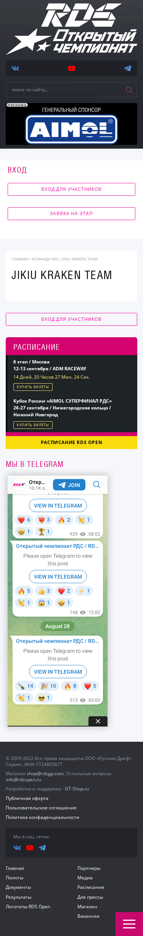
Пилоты (14, 877)
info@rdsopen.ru (23, 779)
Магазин (87, 906)
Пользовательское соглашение (41, 807)
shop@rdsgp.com (45, 773)
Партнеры (88, 868)
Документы (18, 887)
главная (19, 259)
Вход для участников (71, 189)
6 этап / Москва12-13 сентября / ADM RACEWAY (49, 365)
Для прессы (90, 897)
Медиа (85, 877)
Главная (15, 868)
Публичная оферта (27, 798)
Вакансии (88, 916)
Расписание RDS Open (71, 442)
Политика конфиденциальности (42, 817)
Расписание (90, 887)
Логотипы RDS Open (28, 906)
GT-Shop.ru (77, 788)
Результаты (18, 897)
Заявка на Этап (71, 213)
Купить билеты (33, 386)
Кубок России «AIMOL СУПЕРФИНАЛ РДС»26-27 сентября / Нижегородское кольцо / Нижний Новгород (62, 408)
